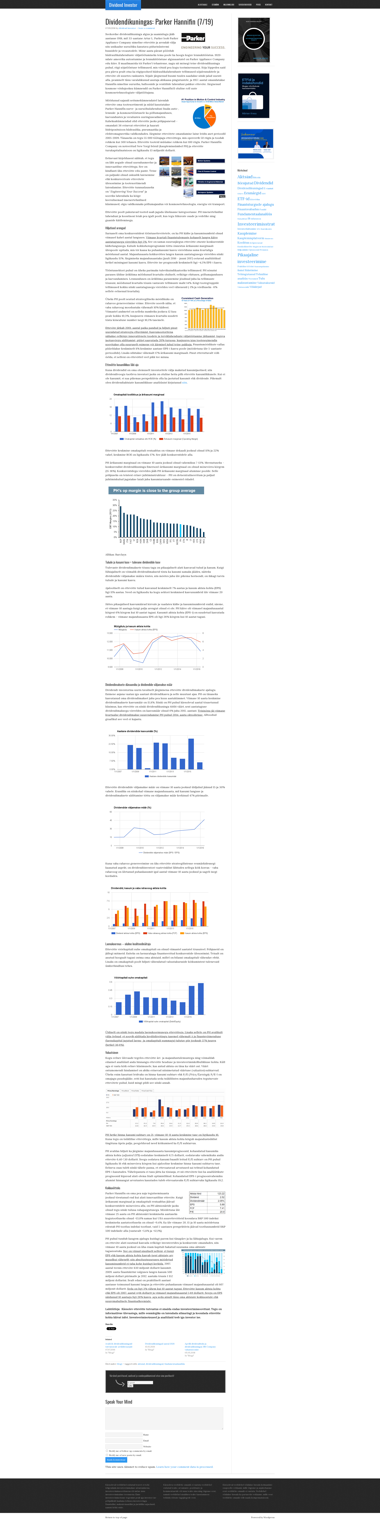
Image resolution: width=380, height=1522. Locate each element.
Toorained (253, 279)
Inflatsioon (256, 219)
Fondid (262, 209)
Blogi (119, 1364)
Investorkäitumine (247, 228)
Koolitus (243, 242)
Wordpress (269, 1517)
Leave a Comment (146, 28)
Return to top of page (116, 1517)
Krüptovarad (256, 243)
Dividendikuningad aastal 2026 (160, 1343)
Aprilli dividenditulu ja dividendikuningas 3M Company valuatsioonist (200, 1346)
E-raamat (268, 188)
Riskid (241, 270)
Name (146, 1434)
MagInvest (257, 247)
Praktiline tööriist (246, 266)
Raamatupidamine (261, 266)
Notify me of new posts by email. (125, 1455)
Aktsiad (141, 1364)
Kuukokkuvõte (245, 246)
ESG (264, 193)
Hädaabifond (242, 219)
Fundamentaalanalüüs (174, 1364)
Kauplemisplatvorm (251, 238)
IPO (258, 229)
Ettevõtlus (255, 199)
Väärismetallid (243, 287)
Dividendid (263, 182)
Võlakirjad (256, 286)
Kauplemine (247, 233)
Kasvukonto (266, 229)
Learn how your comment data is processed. (184, 1467)
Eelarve (240, 194)
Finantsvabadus (248, 209)
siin (184, 382)
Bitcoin (256, 177)
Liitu (130, 1386)
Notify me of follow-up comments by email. (130, 1451)
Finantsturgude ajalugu (256, 204)
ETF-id (244, 198)
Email (146, 1440)
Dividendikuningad (154, 1364)
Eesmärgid (252, 193)
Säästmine (251, 270)
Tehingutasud (246, 274)
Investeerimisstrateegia (261, 224)
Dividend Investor (123, 4)
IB (249, 218)
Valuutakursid (266, 282)
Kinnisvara (269, 239)
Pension (264, 249)
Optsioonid (254, 250)
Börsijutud (246, 183)
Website (147, 1446)
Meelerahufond (267, 247)
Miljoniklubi (243, 250)
